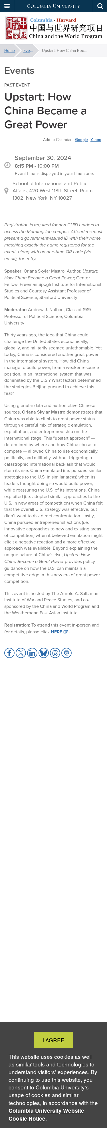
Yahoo (95, 139)
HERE (56, 632)
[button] (7, 6)
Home (9, 50)
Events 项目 (31, 50)
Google (81, 139)
